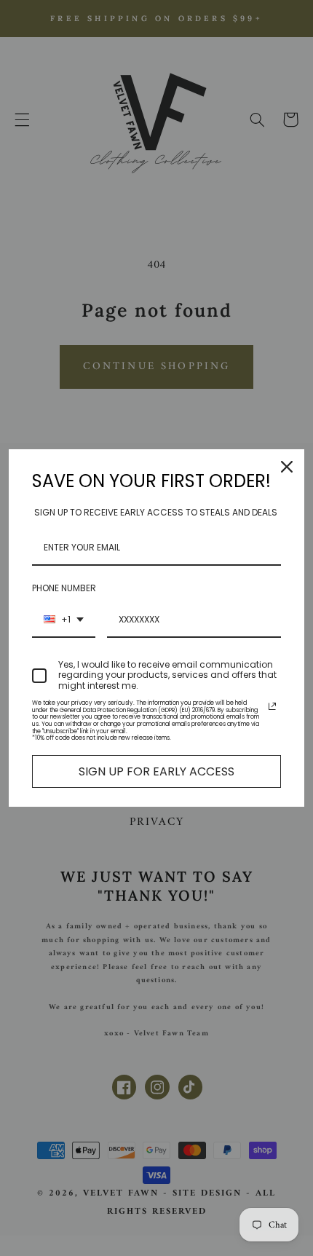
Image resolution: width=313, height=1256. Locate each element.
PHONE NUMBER (64, 588)
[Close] (286, 466)
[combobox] (63, 620)
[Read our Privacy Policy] (272, 706)
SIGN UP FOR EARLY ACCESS (156, 771)
